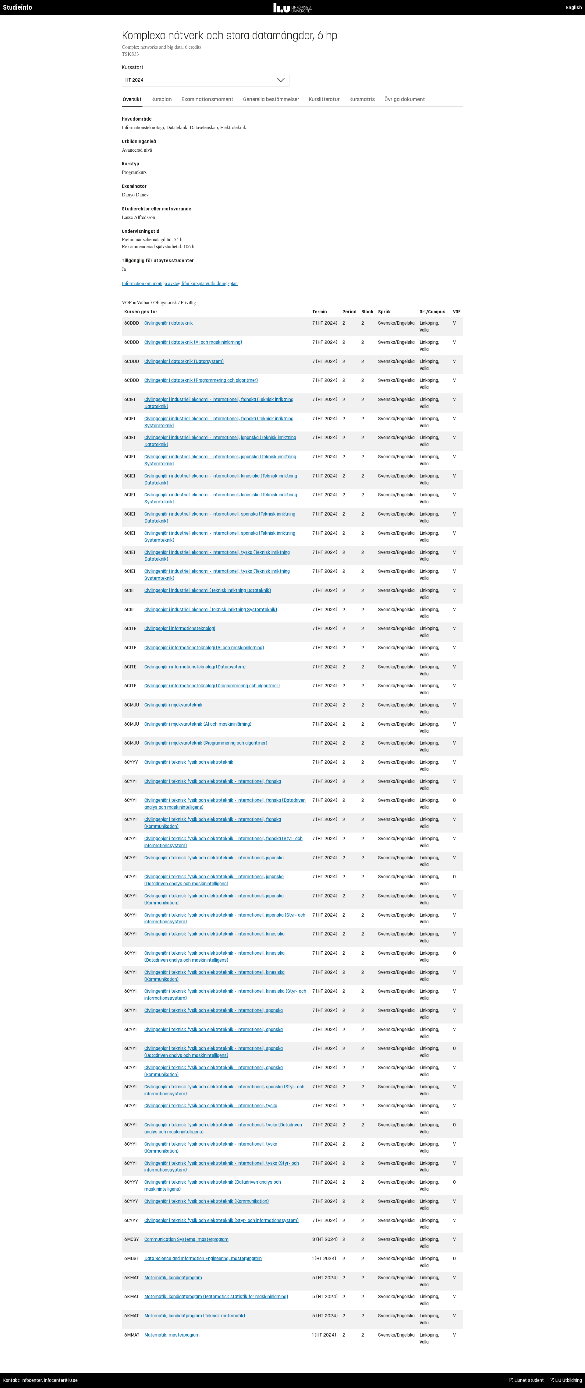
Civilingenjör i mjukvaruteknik (173, 705)
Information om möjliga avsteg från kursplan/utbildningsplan (180, 283)
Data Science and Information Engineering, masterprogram (203, 1258)
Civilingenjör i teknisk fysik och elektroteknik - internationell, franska (212, 781)
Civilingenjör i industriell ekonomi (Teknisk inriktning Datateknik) (207, 590)
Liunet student (528, 1380)
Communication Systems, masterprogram (186, 1239)
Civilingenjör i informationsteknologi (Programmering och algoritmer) (212, 686)
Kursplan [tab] (161, 99)
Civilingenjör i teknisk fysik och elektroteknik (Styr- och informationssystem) (221, 1220)
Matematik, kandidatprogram (173, 1278)
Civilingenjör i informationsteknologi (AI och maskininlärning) (204, 647)
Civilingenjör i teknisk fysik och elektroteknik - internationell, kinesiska (214, 934)
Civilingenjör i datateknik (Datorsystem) (184, 361)
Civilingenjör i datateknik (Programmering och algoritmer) (201, 380)
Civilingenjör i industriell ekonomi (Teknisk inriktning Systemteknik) (210, 609)
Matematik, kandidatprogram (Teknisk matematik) (194, 1316)
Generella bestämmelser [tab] (271, 99)
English (574, 7)
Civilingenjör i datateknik (168, 323)
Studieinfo (17, 7)
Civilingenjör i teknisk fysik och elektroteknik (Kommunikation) (206, 1201)
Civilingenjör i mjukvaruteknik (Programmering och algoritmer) (205, 743)
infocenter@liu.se (61, 1380)
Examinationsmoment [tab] (207, 99)
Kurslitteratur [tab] (324, 99)
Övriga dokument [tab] (405, 99)
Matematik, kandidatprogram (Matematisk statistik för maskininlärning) (216, 1296)
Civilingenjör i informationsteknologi (179, 628)
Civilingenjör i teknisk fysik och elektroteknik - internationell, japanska (214, 858)
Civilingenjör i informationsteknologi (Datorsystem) (195, 667)
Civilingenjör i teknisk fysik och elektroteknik (188, 762)
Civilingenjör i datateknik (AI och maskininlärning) (193, 342)
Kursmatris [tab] (362, 99)
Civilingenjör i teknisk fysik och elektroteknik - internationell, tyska (210, 1105)
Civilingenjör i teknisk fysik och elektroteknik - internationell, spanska (213, 1010)
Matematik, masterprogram (172, 1335)
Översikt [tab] (132, 99)
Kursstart (133, 67)
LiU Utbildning (568, 1380)
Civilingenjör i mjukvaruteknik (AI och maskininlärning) (197, 724)
